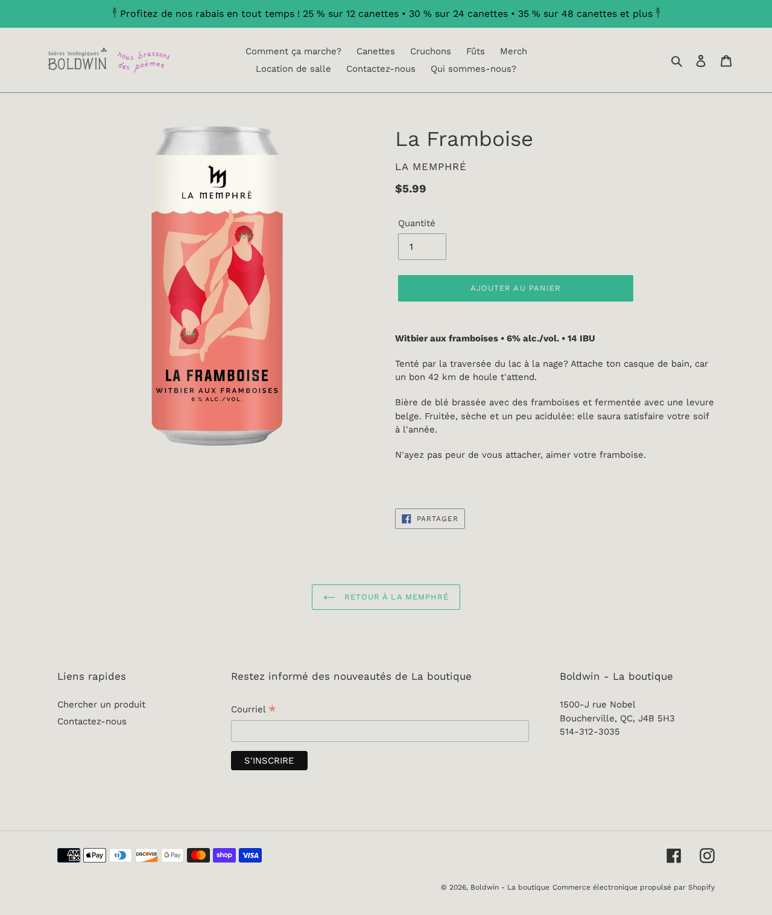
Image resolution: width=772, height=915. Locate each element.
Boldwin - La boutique (509, 887)
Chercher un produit (101, 704)
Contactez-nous (92, 721)
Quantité (416, 223)
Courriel (253, 710)
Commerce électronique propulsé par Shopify (633, 887)
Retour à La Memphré (395, 596)
